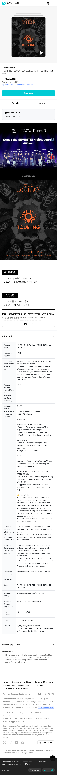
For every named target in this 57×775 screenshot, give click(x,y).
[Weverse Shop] (4, 3)
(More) (27, 764)
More (27, 324)
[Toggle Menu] (53, 3)
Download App (47, 742)
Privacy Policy (38, 685)
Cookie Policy (8, 688)
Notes (42, 103)
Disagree (5, 770)
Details (15, 103)
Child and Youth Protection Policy (16, 685)
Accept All (48, 770)
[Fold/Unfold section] (28, 336)
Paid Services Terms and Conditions (38, 682)
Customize (34, 770)
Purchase (28, 93)
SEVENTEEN (8, 67)
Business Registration (46, 707)
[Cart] (47, 3)
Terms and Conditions (12, 682)
